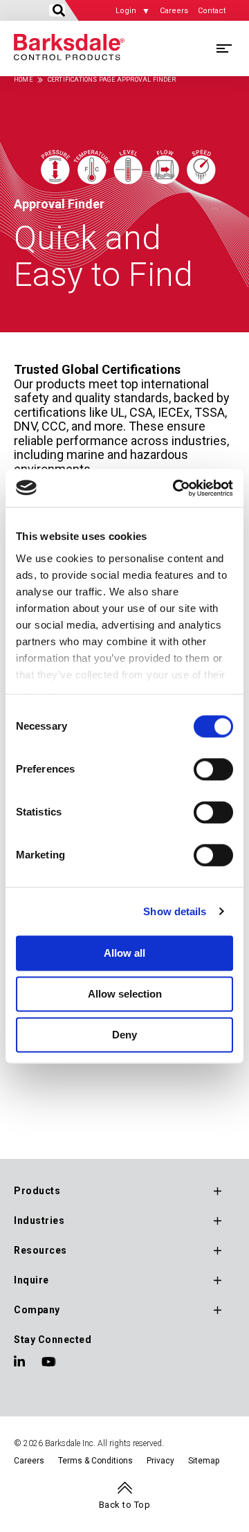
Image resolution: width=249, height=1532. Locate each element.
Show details (174, 911)
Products (37, 1190)
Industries (39, 1220)
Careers (174, 10)
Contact (211, 10)
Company (37, 1309)
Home (23, 79)
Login (126, 10)
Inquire (31, 1280)
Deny (124, 1034)
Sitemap (203, 1461)
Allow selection (125, 994)
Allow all (124, 953)
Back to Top (125, 1504)
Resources (40, 1250)
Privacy (160, 1461)
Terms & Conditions (95, 1461)
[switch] (213, 769)
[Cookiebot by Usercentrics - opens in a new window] (175, 488)
